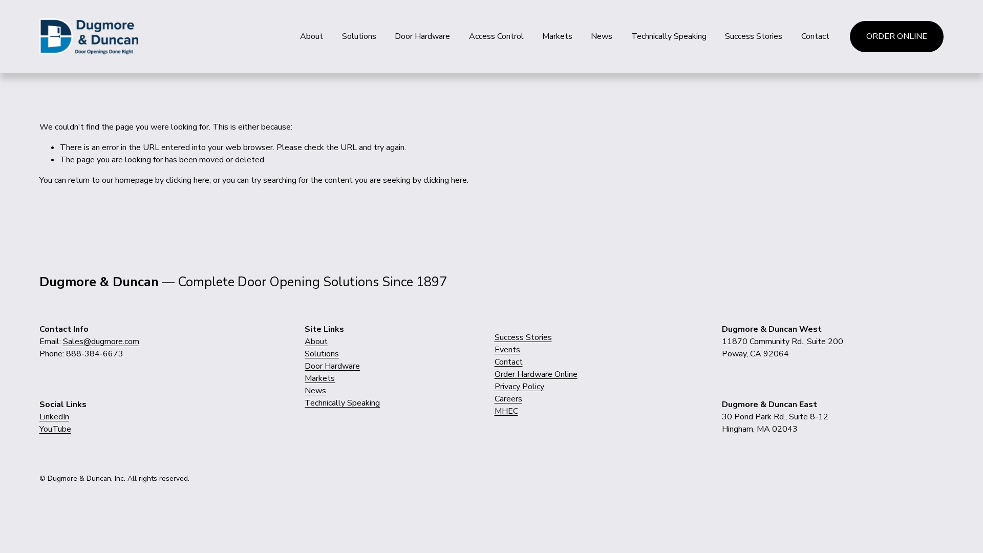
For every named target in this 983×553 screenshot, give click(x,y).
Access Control (496, 36)
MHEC (506, 411)
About (311, 36)
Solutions (359, 36)
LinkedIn (54, 416)
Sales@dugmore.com (101, 341)
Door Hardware (422, 36)
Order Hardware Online (536, 374)
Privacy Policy (519, 386)
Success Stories (753, 36)
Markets (557, 36)
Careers (508, 399)
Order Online (896, 36)
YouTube (55, 429)
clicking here (187, 180)
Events (507, 349)
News (601, 36)
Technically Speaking (669, 36)
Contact (815, 36)
